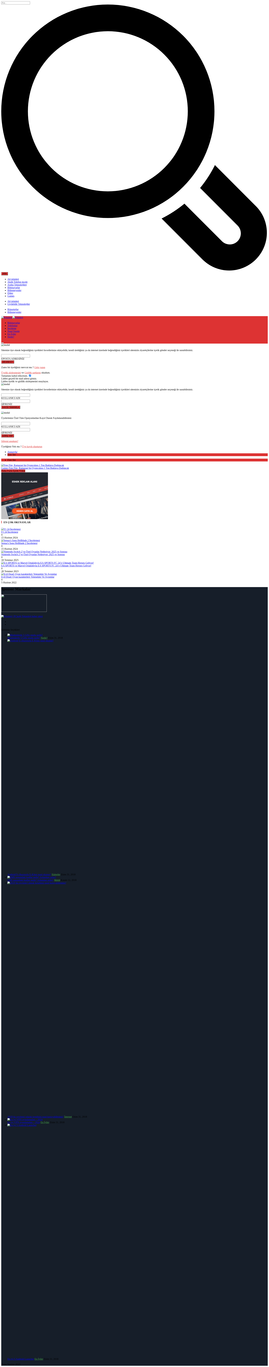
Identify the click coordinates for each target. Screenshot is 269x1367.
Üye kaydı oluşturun (32, 446)
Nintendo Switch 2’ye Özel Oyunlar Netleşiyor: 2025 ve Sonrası (33, 554)
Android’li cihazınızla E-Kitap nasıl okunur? (29, 874)
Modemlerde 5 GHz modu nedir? (23, 637)
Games (10, 296)
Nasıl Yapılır (13, 331)
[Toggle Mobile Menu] (2, 342)
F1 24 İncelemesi (9, 532)
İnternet (68, 1116)
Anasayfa (12, 452)
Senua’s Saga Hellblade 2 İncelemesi (19, 543)
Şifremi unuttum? (9, 441)
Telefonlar (12, 325)
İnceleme (11, 328)
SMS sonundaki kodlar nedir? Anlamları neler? (30, 880)
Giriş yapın (39, 367)
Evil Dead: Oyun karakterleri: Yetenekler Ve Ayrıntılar (27, 577)
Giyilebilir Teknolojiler (18, 304)
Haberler (56, 874)
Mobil (57, 880)
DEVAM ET (7, 362)
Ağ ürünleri (13, 279)
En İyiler (11, 334)
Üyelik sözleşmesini (11, 372)
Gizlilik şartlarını (32, 372)
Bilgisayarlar (13, 287)
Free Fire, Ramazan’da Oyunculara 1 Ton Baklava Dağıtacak (39, 468)
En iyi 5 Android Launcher (20, 1359)
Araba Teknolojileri (17, 284)
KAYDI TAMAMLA (10, 407)
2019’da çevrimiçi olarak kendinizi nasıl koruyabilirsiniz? (35, 1116)
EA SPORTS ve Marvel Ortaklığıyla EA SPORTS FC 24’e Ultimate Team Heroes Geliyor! (46, 565)
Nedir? (10, 336)
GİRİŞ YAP (7, 436)
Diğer (10, 293)
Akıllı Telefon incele (17, 282)
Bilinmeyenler (14, 290)
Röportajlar (13, 309)
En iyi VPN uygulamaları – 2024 (23, 1122)
